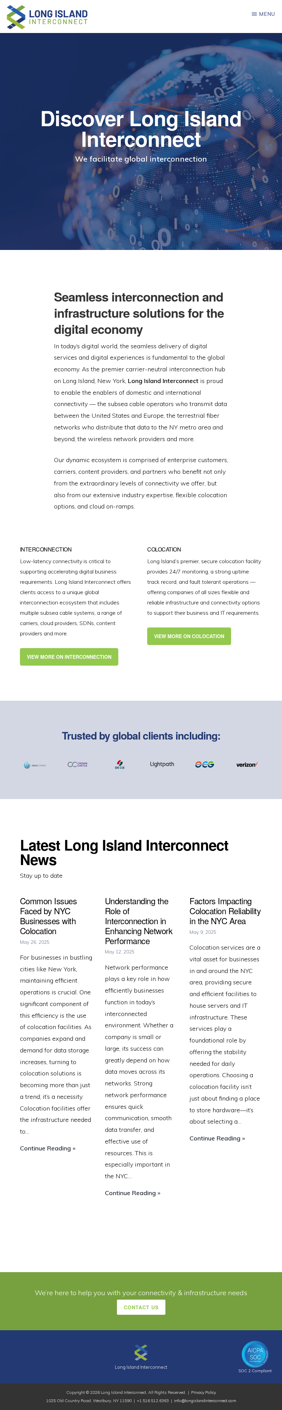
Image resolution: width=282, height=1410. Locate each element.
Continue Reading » (47, 1149)
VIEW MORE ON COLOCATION (189, 636)
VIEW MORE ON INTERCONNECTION (69, 656)
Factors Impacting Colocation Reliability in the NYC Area (225, 911)
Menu (267, 14)
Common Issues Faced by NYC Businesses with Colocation (48, 915)
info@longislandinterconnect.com (205, 1400)
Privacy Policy (203, 1392)
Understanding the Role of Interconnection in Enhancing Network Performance (139, 920)
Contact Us (141, 1307)
